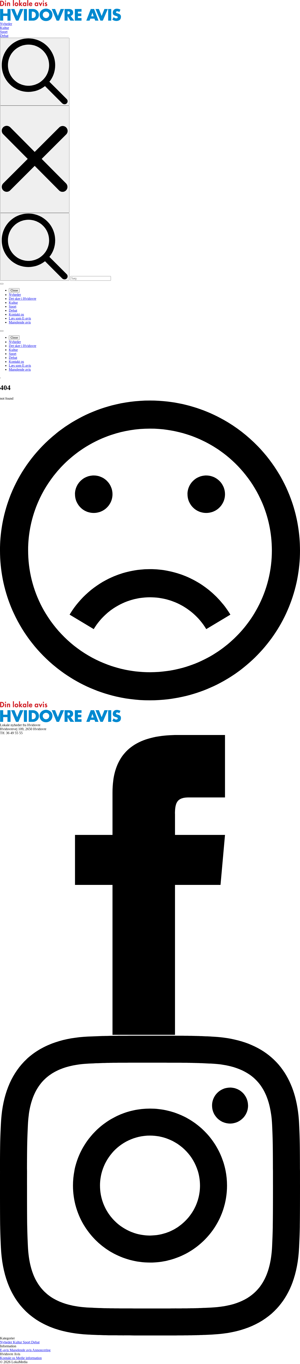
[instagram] (150, 1334)
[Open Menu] (2, 283)
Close (14, 290)
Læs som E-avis (20, 318)
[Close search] (34, 159)
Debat (13, 310)
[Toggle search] (34, 72)
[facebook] (150, 1033)
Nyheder (15, 295)
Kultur (13, 302)
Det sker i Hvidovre (22, 298)
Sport (12, 306)
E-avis (5, 1350)
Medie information (29, 1358)
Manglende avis (20, 322)
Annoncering (41, 1350)
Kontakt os (16, 314)
